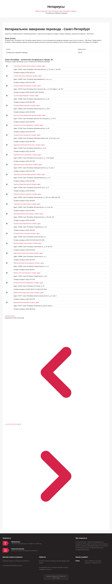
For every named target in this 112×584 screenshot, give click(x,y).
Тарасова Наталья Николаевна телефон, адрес (28, 164)
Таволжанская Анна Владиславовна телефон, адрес (29, 174)
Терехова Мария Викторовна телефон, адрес (27, 184)
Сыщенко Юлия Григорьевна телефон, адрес (27, 135)
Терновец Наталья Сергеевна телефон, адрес (27, 194)
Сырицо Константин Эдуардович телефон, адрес (28, 125)
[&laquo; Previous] (56, 423)
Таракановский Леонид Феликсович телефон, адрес (29, 145)
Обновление (15, 542)
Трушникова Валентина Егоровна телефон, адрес (28, 213)
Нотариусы (55, 6)
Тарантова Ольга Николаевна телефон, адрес (27, 154)
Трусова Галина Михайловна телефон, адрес (27, 223)
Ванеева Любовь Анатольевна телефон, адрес (28, 243)
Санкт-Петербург (53, 11)
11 (17, 424)
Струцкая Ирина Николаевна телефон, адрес (27, 85)
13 (20, 424)
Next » (13, 316)
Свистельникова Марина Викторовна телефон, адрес (30, 115)
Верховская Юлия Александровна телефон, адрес (29, 263)
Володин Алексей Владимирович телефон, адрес (28, 282)
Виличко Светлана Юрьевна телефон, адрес (27, 273)
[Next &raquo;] (56, 526)
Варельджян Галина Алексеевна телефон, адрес (28, 253)
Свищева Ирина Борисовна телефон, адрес (27, 105)
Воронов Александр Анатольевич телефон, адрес (29, 292)
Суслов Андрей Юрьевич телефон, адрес (26, 95)
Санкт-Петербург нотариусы (68, 11)
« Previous (8, 316)
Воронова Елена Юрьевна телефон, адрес (26, 302)
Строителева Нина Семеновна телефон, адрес (28, 76)
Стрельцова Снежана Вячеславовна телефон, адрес (30, 66)
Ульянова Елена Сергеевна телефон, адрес (27, 233)
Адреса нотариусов (41, 11)
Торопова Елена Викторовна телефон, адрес (27, 204)
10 (15, 424)
